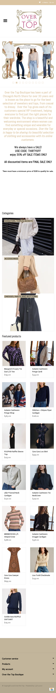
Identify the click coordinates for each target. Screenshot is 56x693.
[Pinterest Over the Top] (28, 646)
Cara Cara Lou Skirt (40, 451)
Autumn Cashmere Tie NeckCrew (41, 494)
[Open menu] (5, 20)
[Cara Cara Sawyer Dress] (14, 559)
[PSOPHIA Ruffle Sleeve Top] (14, 435)
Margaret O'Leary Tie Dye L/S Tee (13, 370)
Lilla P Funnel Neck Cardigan (11, 494)
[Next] (48, 61)
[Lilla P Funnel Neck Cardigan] (14, 477)
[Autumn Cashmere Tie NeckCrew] (42, 477)
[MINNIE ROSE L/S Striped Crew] (14, 518)
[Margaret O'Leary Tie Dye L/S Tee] (14, 353)
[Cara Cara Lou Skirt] (42, 435)
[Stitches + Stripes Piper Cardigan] (42, 394)
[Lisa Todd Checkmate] (42, 559)
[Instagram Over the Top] (33, 646)
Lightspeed (38, 686)
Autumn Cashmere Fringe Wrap (11, 411)
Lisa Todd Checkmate (41, 575)
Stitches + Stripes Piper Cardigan (42, 411)
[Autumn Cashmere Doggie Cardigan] (42, 518)
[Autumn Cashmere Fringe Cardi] (42, 353)
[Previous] (7, 61)
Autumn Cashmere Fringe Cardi (39, 370)
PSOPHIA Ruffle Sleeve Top (13, 452)
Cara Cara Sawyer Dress (11, 576)
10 (42, 82)
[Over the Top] (33, 21)
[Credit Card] (51, 689)
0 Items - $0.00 (48, 2)
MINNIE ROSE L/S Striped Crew (11, 535)
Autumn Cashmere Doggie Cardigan (39, 535)
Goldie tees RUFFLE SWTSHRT (12, 618)
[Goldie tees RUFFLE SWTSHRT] (14, 601)
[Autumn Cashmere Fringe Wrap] (14, 394)
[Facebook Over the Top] (23, 646)
